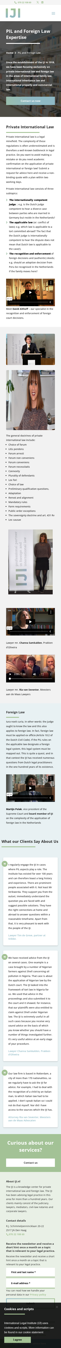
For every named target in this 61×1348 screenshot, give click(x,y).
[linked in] (42, 2)
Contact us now (30, 100)
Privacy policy (38, 1294)
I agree (17, 1339)
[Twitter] (38, 2)
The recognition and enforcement (30, 253)
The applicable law (21, 222)
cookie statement (33, 1332)
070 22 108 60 (24, 2)
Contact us (30, 1162)
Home (9, 52)
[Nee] (56, 1307)
